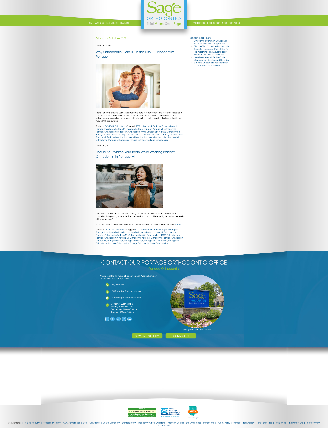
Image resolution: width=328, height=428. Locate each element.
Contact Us (234, 23)
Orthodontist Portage (160, 134)
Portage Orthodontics (118, 140)
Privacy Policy (223, 422)
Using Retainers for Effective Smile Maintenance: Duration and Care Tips (211, 58)
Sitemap (237, 422)
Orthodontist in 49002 (156, 131)
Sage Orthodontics (159, 140)
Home (91, 23)
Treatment (124, 23)
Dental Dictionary (111, 422)
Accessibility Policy (52, 422)
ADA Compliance (71, 422)
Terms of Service (264, 422)
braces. (177, 224)
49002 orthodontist (143, 126)
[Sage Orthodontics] (164, 18)
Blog (224, 23)
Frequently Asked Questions (151, 422)
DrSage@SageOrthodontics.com (126, 297)
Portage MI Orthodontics (155, 137)
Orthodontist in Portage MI (116, 134)
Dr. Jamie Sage (160, 126)
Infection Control (175, 422)
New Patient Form (147, 336)
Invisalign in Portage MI (114, 129)
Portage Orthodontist (139, 140)
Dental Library (129, 422)
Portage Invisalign (115, 137)
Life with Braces (197, 23)
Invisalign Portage (134, 129)
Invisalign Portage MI (153, 129)
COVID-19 (109, 126)
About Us (99, 23)
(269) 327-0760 (117, 284)
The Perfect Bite (295, 422)
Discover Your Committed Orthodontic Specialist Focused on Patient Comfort (212, 47)
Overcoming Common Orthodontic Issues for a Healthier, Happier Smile (210, 42)
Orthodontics (121, 126)
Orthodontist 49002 (137, 131)
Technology (213, 23)
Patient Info (112, 23)
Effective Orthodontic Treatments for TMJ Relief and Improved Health (211, 64)
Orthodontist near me (140, 134)
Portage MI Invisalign (133, 137)
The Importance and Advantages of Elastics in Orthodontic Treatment (210, 53)
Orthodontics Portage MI (115, 131)
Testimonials (280, 422)
